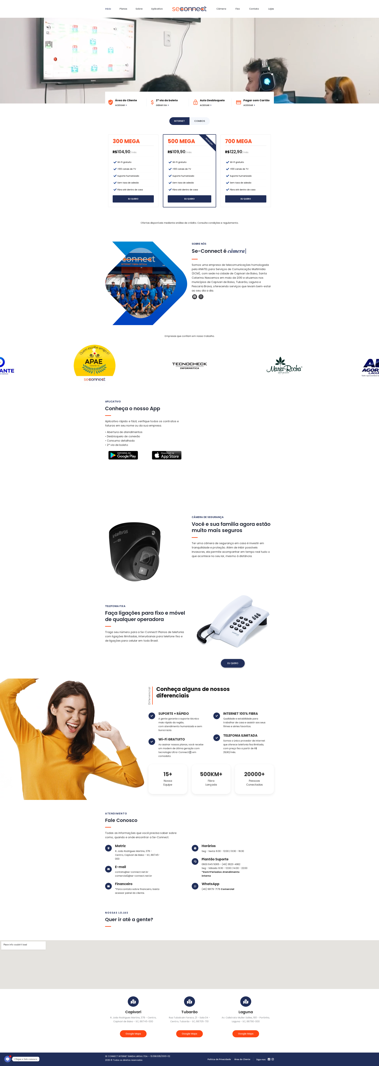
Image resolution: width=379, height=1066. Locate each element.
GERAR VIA (161, 105)
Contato (254, 8)
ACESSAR (120, 105)
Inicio (108, 8)
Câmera (221, 8)
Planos (123, 8)
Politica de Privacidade (219, 1059)
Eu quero (133, 198)
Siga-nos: (261, 1059)
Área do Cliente (242, 1059)
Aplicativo (157, 8)
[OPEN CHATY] (7, 1059)
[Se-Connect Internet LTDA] (189, 9)
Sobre (139, 8)
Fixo (237, 8)
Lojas (271, 8)
